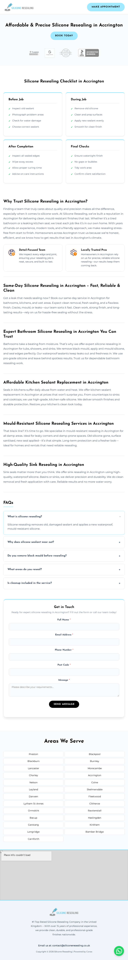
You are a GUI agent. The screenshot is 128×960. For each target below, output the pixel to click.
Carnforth (33, 838)
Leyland (33, 789)
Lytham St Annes (34, 803)
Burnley (94, 761)
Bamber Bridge (95, 831)
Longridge (33, 831)
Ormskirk (33, 810)
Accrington (94, 775)
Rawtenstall (95, 810)
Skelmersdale (94, 789)
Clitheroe (94, 803)
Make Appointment (106, 7)
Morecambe (95, 768)
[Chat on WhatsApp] (119, 951)
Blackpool (94, 754)
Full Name (64, 620)
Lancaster (33, 768)
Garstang (33, 824)
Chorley (33, 775)
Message (64, 680)
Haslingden (94, 817)
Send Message (64, 704)
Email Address (64, 635)
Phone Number (64, 650)
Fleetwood (94, 796)
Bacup (33, 817)
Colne (94, 782)
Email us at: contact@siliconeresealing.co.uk (64, 945)
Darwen (33, 796)
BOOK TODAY (64, 35)
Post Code (64, 665)
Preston (33, 754)
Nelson (34, 782)
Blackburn (34, 761)
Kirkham (95, 824)
